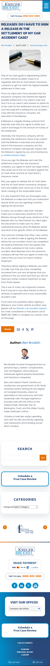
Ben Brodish (6, 45)
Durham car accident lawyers (32, 308)
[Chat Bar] (25, 662)
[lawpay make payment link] (25, 561)
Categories (8, 507)
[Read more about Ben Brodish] (25, 349)
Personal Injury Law (38, 45)
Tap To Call (25, 16)
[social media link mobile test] (14, 585)
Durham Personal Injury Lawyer (25, 652)
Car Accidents (25, 643)
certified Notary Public (14, 155)
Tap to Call (25, 576)
